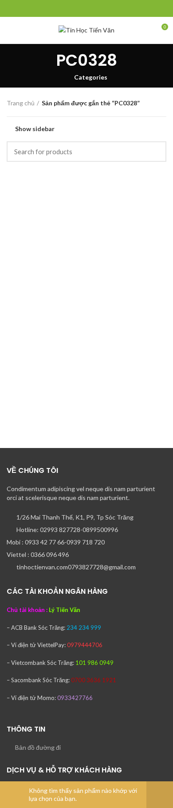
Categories (90, 77)
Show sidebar (35, 129)
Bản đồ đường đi (38, 747)
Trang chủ (21, 103)
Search (154, 151)
